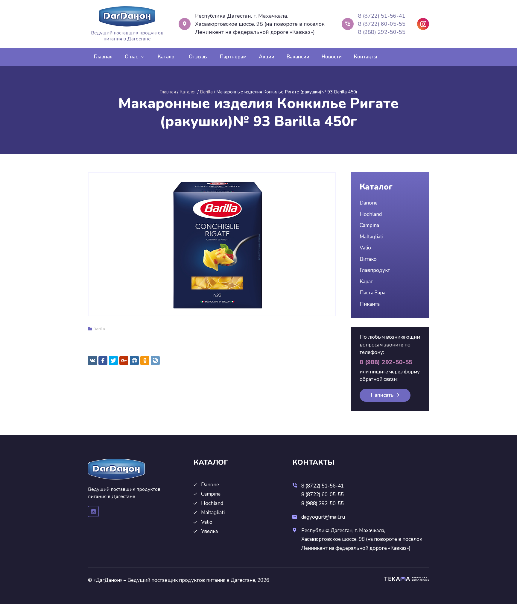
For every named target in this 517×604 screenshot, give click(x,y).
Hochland (371, 214)
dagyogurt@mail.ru (323, 517)
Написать (382, 395)
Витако (368, 259)
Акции (266, 56)
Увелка (209, 531)
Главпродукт (375, 270)
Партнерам (233, 56)
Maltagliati (371, 236)
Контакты (365, 56)
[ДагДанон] (127, 16)
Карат (366, 281)
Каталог (167, 56)
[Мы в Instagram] (423, 24)
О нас (131, 56)
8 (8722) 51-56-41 (381, 15)
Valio (365, 247)
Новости (332, 56)
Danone (369, 202)
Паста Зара (372, 292)
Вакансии (298, 56)
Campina (369, 225)
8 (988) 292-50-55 (381, 32)
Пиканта (370, 304)
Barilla (99, 328)
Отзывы (198, 56)
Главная (103, 56)
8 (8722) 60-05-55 (381, 24)
